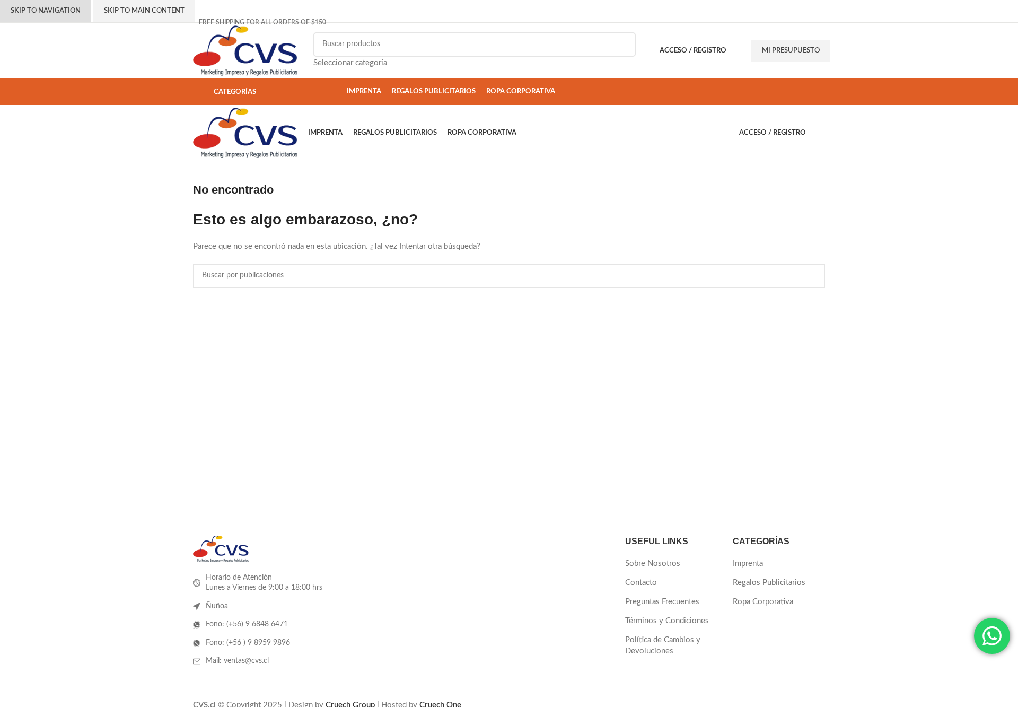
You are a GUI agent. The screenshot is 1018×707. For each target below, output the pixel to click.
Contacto (641, 583)
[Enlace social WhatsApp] (804, 22)
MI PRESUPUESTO (791, 50)
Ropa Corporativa (763, 602)
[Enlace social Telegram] (813, 22)
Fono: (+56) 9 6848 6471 (247, 624)
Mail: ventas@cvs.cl (237, 661)
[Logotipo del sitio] (245, 50)
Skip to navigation (46, 10)
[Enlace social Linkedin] (794, 22)
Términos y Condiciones (667, 621)
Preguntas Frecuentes (662, 602)
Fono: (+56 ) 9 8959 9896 (248, 643)
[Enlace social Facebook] (758, 22)
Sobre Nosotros (652, 564)
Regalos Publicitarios (769, 583)
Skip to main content (144, 10)
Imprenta (748, 564)
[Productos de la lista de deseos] (741, 51)
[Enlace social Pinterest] (782, 22)
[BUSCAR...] (623, 50)
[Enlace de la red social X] (770, 22)
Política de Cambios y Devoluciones (662, 645)
